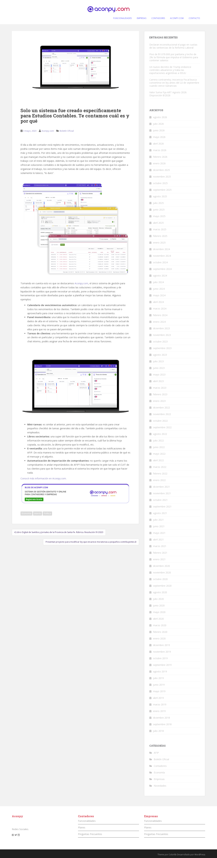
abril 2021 (158, 539)
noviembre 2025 (162, 176)
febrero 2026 (160, 156)
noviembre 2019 (162, 651)
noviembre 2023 (162, 335)
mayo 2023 (159, 374)
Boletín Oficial (67, 130)
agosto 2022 (160, 434)
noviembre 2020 (162, 572)
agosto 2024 (160, 275)
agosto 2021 (160, 513)
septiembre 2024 (162, 269)
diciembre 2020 (161, 565)
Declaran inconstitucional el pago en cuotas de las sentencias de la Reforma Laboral (173, 46)
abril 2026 (158, 143)
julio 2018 (158, 730)
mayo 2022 (159, 453)
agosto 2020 (160, 592)
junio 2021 (159, 526)
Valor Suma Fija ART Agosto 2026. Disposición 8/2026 (168, 94)
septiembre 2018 (162, 724)
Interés (37, 513)
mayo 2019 (159, 691)
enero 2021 (159, 559)
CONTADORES (158, 18)
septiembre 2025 (162, 189)
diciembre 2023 (161, 328)
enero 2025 (159, 242)
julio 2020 (158, 598)
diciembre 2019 (161, 645)
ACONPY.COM (177, 18)
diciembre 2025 (161, 170)
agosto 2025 (160, 196)
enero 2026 (159, 163)
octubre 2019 (160, 658)
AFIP (156, 752)
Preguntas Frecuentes (90, 834)
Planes (81, 827)
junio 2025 (159, 209)
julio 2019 (158, 678)
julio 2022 (158, 440)
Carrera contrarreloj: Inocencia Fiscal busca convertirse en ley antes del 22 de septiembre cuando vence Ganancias (174, 82)
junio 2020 (159, 605)
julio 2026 (158, 123)
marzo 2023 (159, 387)
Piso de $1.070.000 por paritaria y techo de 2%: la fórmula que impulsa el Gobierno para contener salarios (173, 57)
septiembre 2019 (162, 664)
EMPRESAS (141, 18)
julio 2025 (158, 203)
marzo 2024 (159, 308)
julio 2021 (158, 519)
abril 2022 (158, 460)
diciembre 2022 (161, 407)
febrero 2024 (160, 315)
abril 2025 (158, 222)
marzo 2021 (159, 546)
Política (47, 513)
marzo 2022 (159, 467)
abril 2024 (158, 302)
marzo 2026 (159, 150)
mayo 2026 (159, 137)
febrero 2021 (160, 552)
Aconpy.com (48, 130)
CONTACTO (194, 18)
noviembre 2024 (162, 255)
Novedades (160, 785)
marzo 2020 (159, 625)
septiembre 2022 (162, 427)
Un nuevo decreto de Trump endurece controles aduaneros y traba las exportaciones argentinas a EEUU (170, 70)
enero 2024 (159, 321)
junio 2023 (159, 368)
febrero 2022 (160, 473)
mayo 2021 (159, 532)
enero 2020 (159, 638)
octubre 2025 (160, 183)
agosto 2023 (160, 354)
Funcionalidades (87, 820)
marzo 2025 (159, 229)
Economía (26, 513)
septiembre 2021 (162, 506)
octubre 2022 (160, 420)
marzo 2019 (159, 704)
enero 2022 (159, 480)
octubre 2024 (160, 262)
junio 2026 (159, 130)
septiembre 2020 (162, 585)
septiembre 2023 (162, 348)
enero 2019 (159, 711)
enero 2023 (159, 401)
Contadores (160, 765)
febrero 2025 (160, 236)
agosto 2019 (160, 671)
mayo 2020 (159, 612)
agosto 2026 (160, 117)
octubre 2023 (160, 341)
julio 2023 (158, 361)
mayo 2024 (159, 295)
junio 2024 (159, 288)
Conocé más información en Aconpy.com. (43, 478)
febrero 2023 (160, 394)
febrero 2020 (160, 631)
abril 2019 (158, 697)
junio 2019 (159, 684)
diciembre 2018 (161, 717)
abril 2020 (158, 618)
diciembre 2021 (161, 486)
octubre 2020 (160, 579)
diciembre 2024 (161, 249)
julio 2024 (158, 282)
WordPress (199, 854)
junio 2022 (159, 447)
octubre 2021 (160, 500)
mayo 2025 (159, 216)
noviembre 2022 (162, 414)
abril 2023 (158, 381)
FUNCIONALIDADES (122, 18)
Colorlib (172, 854)
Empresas (159, 779)
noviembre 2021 (162, 493)
